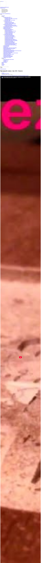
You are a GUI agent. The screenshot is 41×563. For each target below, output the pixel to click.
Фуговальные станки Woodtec (9, 37)
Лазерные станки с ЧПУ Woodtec (9, 22)
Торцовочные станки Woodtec (9, 41)
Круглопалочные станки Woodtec (9, 42)
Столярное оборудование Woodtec (8, 34)
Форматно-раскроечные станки (8, 24)
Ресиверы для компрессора (8, 31)
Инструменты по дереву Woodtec (8, 56)
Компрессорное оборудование (8, 28)
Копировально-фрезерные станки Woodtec (11, 39)
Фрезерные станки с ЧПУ (7, 17)
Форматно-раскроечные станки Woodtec (10, 25)
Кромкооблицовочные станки (8, 26)
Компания (3, 15)
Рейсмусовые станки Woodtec (9, 38)
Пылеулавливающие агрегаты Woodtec (9, 51)
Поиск (1, 67)
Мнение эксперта (4, 62)
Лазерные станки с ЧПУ (7, 20)
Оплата (3, 63)
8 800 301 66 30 (7, 7)
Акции (3, 65)
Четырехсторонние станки (7, 49)
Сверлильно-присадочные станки (8, 27)
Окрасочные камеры (6, 45)
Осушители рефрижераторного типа (10, 32)
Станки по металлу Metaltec (7, 57)
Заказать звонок (2, 13)
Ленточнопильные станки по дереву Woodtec (11, 40)
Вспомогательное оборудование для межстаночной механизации (12, 50)
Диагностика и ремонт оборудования (9, 54)
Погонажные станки (6, 46)
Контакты (3, 64)
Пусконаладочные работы (5, 73)
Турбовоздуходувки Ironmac (9, 33)
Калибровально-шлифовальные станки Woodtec (10, 47)
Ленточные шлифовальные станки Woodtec (11, 43)
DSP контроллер (6, 61)
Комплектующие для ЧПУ (7, 53)
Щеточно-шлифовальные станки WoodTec (9, 48)
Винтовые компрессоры (8, 30)
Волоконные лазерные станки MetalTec (10, 23)
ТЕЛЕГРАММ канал (7, 13)
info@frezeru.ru (2, 7)
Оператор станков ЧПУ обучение (8, 55)
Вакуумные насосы (7, 19)
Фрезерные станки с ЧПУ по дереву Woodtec (11, 18)
